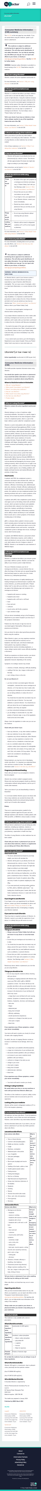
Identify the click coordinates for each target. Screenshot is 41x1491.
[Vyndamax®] (12, 1430)
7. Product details (9, 398)
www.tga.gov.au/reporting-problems (15, 59)
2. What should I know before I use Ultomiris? (17, 387)
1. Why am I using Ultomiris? (13, 385)
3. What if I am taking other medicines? (15, 389)
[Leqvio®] (12, 1416)
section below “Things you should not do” (18, 905)
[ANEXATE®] (27, 1416)
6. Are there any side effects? (13, 396)
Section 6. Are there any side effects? (24, 766)
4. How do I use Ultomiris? (12, 391)
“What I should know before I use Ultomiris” (24, 303)
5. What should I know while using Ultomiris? (17, 393)
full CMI (9, 35)
